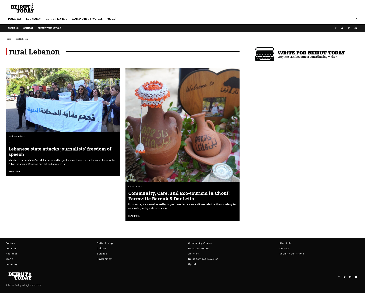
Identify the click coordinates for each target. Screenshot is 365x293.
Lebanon (11, 248)
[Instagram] (349, 28)
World (9, 259)
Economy (33, 18)
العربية (111, 18)
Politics (14, 18)
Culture (101, 248)
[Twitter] (342, 28)
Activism (193, 253)
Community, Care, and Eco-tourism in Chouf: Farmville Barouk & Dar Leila (178, 196)
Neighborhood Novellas (203, 259)
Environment (105, 259)
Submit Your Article (49, 28)
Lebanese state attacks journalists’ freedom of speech (60, 151)
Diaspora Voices (198, 248)
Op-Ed (192, 264)
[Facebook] (336, 28)
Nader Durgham (17, 136)
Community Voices (87, 18)
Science (102, 253)
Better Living (56, 18)
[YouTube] (355, 28)
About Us (13, 28)
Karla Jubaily (135, 186)
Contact (28, 28)
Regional (11, 253)
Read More (14, 171)
